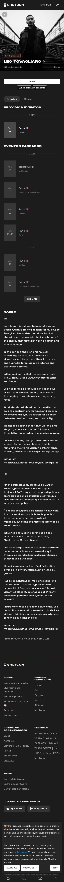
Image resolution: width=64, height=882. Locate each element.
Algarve (39, 705)
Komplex (9, 740)
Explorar (46, 5)
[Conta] (56, 878)
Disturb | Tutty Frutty (16, 745)
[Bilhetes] (40, 878)
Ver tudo (39, 710)
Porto (37, 690)
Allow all (12, 868)
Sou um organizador (16, 683)
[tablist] (32, 99)
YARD (7, 736)
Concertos (10, 715)
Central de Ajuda (14, 779)
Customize (28, 868)
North (37, 700)
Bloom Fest (10, 755)
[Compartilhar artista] (57, 5)
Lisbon (38, 685)
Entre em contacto (15, 784)
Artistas (8, 710)
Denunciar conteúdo (16, 788)
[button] (32, 81)
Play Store (40, 808)
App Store (17, 808)
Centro (38, 695)
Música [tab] (28, 99)
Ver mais (32, 299)
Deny (55, 868)
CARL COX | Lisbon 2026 (48, 743)
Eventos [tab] (12, 99)
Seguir (32, 81)
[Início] (14, 5)
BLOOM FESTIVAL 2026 (48, 733)
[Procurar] (24, 878)
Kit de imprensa (13, 696)
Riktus (7, 750)
